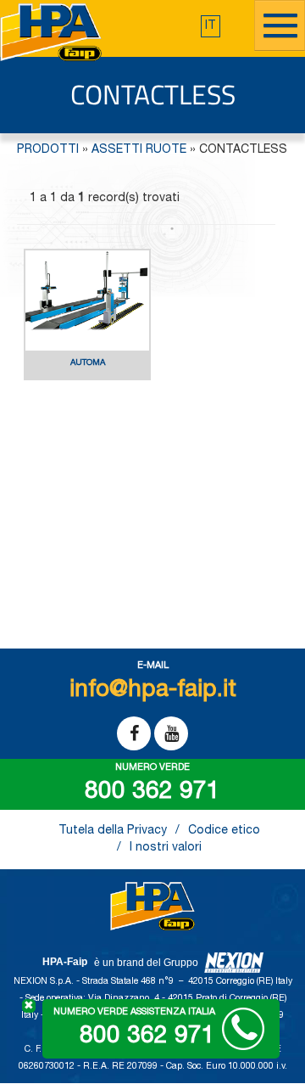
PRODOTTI (48, 150)
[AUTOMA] (87, 378)
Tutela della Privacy (112, 831)
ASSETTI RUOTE (139, 150)
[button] (210, 26)
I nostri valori (166, 848)
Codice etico (224, 831)
